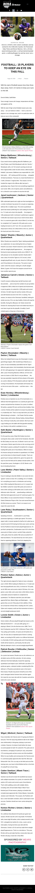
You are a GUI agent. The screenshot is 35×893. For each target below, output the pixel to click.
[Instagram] (17, 10)
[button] (27, 4)
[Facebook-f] (9, 10)
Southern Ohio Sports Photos (24, 150)
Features (26, 78)
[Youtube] (21, 10)
